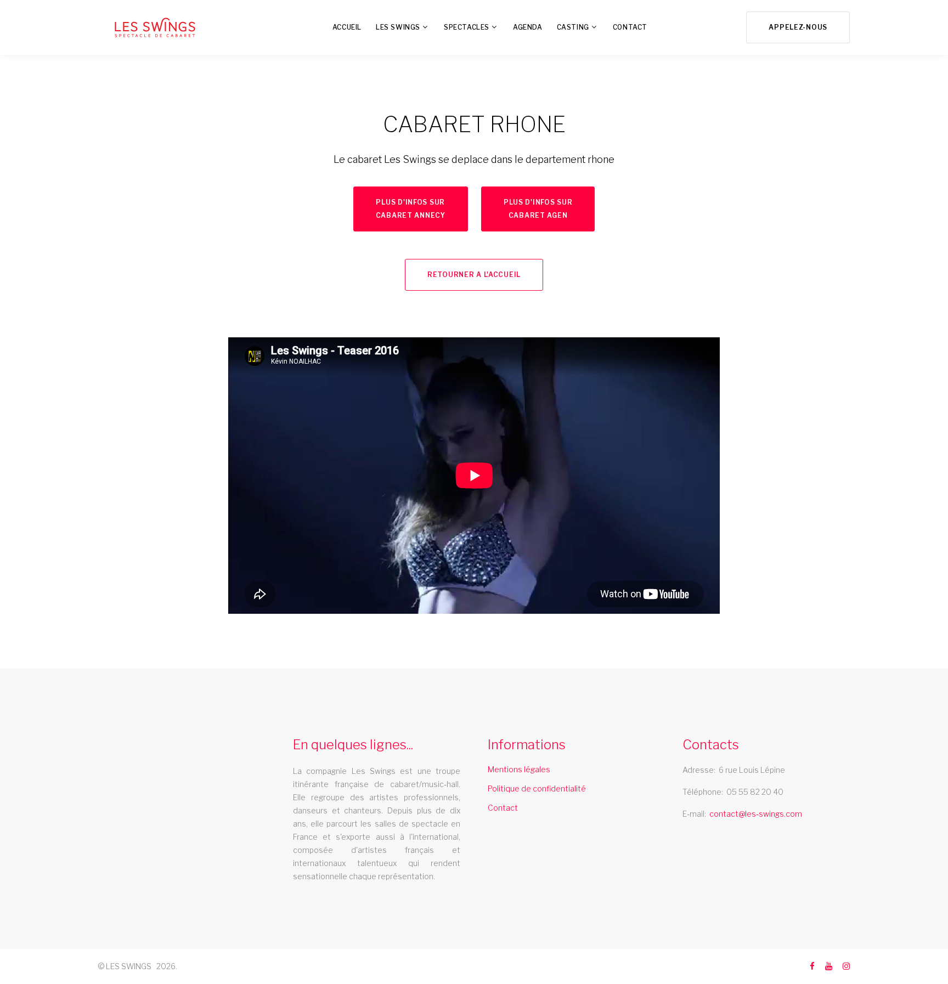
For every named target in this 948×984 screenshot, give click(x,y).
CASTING (573, 27)
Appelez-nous (798, 27)
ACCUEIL (347, 27)
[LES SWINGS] (155, 27)
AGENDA (528, 27)
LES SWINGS (398, 27)
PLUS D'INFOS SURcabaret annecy (410, 208)
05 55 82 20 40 (754, 791)
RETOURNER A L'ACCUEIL (474, 274)
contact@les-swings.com (755, 813)
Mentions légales (519, 769)
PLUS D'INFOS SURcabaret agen (538, 208)
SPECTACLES (466, 27)
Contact (503, 807)
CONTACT (630, 27)
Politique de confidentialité (537, 788)
